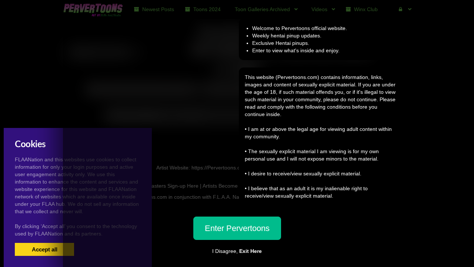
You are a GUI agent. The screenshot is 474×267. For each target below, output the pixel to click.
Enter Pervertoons (237, 228)
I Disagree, (237, 251)
